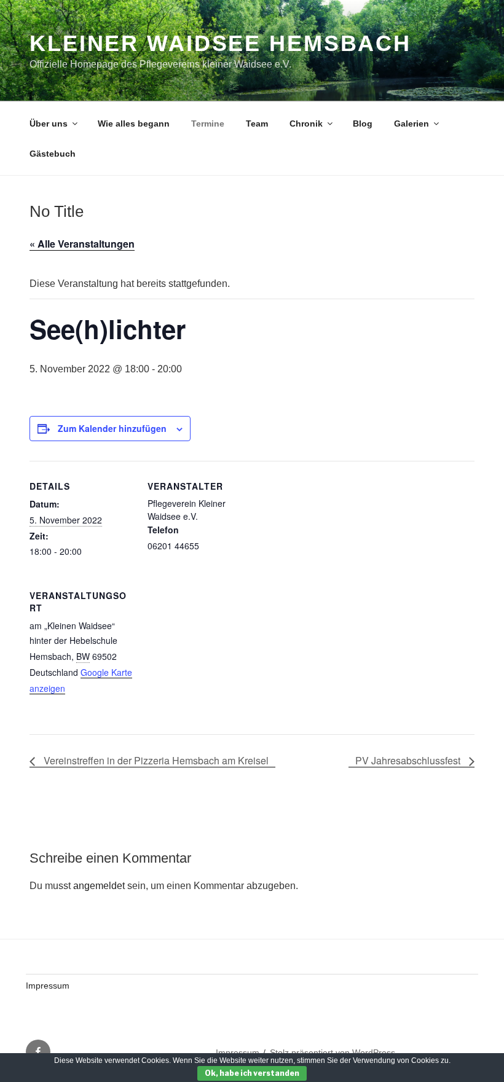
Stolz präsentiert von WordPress (332, 1052)
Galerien (411, 123)
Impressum (47, 985)
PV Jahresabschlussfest (409, 760)
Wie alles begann (134, 123)
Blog (362, 123)
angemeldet (99, 885)
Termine (207, 123)
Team (257, 123)
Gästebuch (53, 154)
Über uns (49, 123)
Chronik (306, 123)
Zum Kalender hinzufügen (112, 428)
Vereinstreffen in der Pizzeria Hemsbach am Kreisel (155, 760)
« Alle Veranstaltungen (82, 244)
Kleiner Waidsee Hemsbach (220, 43)
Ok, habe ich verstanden (252, 1073)
